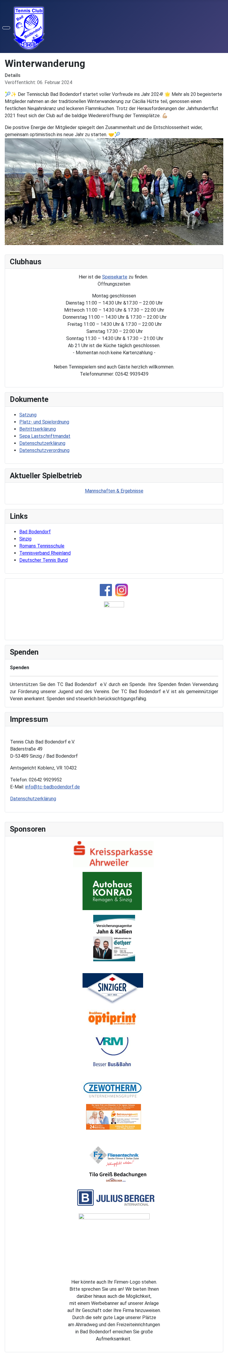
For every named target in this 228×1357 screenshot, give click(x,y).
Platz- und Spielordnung (44, 422)
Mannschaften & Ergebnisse (114, 491)
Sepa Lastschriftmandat (44, 436)
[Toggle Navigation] (6, 27)
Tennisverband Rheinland (45, 553)
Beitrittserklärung (37, 429)
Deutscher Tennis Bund (43, 560)
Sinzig (25, 539)
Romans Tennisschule (41, 546)
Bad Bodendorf (35, 532)
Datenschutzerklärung (42, 443)
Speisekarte (114, 277)
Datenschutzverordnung (44, 450)
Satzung (28, 415)
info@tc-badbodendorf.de (52, 787)
